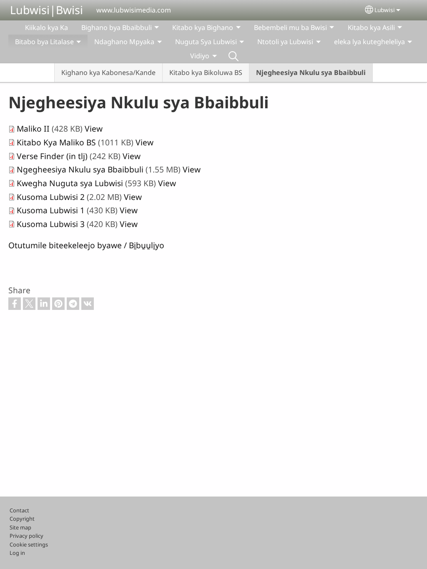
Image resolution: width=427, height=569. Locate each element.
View (94, 128)
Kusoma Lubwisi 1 (51, 210)
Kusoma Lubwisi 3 (51, 224)
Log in (17, 553)
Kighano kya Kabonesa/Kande (108, 72)
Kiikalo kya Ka (46, 27)
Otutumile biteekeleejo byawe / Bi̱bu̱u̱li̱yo (86, 245)
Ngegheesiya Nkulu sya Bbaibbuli (80, 169)
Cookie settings (29, 544)
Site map (20, 527)
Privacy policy (26, 535)
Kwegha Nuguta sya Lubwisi (70, 183)
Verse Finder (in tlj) (52, 156)
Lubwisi (384, 10)
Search (234, 56)
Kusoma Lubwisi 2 (51, 196)
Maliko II (33, 128)
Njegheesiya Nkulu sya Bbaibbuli (311, 72)
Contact (19, 510)
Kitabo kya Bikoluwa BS (205, 72)
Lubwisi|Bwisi (46, 9)
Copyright (22, 518)
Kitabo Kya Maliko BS (56, 142)
